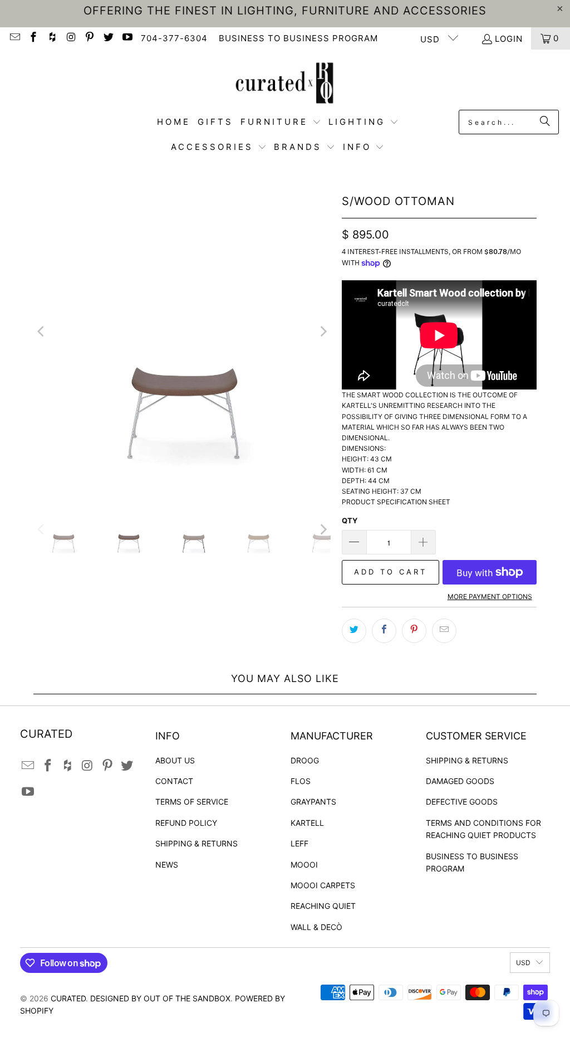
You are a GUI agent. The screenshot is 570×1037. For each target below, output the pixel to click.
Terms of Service (191, 801)
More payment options (490, 596)
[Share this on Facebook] (384, 631)
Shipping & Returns (196, 843)
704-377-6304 (174, 38)
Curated (68, 998)
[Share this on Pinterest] (414, 631)
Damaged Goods (460, 781)
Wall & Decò (316, 927)
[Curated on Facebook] (33, 38)
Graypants (313, 801)
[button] (280, 122)
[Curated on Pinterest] (89, 38)
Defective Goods (462, 801)
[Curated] (285, 82)
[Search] (545, 122)
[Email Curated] (14, 38)
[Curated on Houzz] (51, 38)
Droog (305, 760)
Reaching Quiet (323, 906)
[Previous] (42, 331)
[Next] (322, 331)
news (166, 864)
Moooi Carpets (323, 885)
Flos (301, 781)
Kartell (307, 822)
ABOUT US (175, 760)
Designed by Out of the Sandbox (160, 998)
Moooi (304, 864)
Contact (174, 781)
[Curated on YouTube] (126, 38)
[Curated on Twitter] (108, 38)
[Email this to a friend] (444, 631)
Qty (349, 520)
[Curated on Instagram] (70, 38)
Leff (299, 843)
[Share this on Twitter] (354, 631)
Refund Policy (186, 822)
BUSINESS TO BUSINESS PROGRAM (298, 38)
